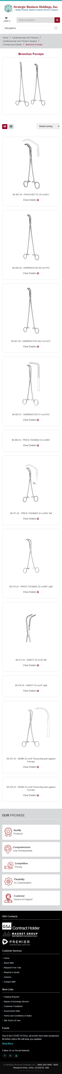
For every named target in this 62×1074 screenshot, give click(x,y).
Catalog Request (11, 997)
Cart (7, 21)
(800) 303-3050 (44, 1065)
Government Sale (12, 1011)
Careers (7, 977)
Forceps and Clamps (12, 44)
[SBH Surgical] (31, 8)
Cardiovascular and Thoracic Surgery (20, 41)
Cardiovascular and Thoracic (25, 38)
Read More (7, 1044)
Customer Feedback (13, 1006)
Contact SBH (10, 982)
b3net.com (38, 1071)
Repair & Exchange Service (16, 1001)
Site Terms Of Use (12, 1020)
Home (5, 38)
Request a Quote (11, 972)
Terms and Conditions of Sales (18, 1016)
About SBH (9, 963)
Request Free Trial (12, 967)
